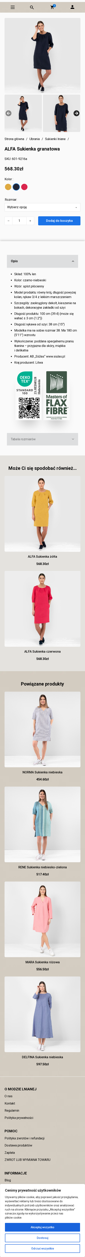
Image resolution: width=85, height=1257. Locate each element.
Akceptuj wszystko (42, 1227)
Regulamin (12, 1110)
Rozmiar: (11, 200)
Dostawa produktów (18, 1145)
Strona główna (14, 139)
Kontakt (10, 1103)
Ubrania (34, 139)
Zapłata (10, 1153)
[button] (52, 7)
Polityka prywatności (19, 1118)
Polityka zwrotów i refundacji (24, 1138)
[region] (42, 1220)
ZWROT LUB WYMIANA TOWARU (27, 1160)
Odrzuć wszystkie (42, 1248)
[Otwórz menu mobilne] (13, 7)
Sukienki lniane (55, 139)
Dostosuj (42, 1237)
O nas (8, 1096)
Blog (8, 1180)
